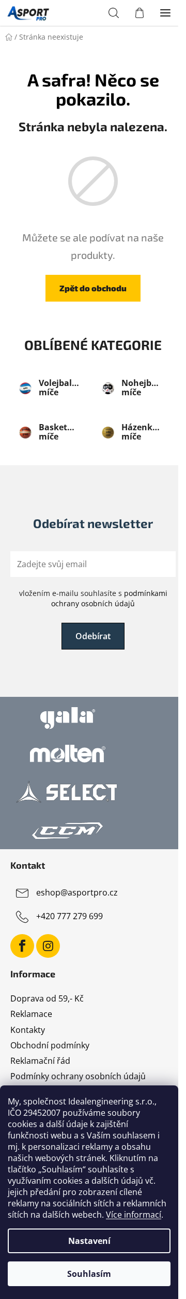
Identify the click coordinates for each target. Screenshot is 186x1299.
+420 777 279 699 (69, 916)
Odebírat (93, 636)
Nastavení (89, 1241)
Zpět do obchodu (93, 288)
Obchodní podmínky (49, 1045)
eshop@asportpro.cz (77, 893)
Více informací (133, 1214)
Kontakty (27, 1029)
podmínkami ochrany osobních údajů (109, 598)
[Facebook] (22, 946)
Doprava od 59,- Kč (47, 998)
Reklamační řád (40, 1060)
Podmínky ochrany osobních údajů (78, 1076)
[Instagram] (48, 946)
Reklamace (31, 1014)
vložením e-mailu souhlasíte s (93, 598)
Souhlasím (89, 1273)
